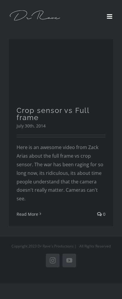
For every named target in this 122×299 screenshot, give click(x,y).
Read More (27, 214)
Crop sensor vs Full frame (53, 114)
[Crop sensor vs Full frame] (61, 68)
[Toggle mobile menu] (110, 16)
